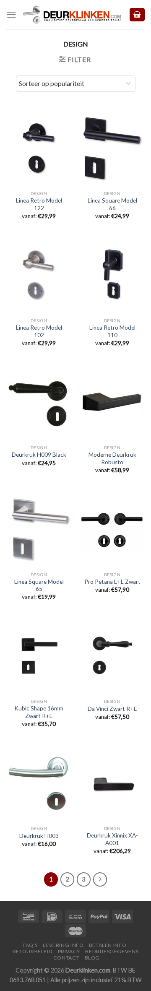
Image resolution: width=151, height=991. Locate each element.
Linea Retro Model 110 (112, 331)
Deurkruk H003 (39, 835)
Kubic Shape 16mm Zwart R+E (38, 712)
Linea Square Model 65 (39, 585)
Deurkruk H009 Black (39, 454)
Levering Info (63, 945)
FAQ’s (30, 945)
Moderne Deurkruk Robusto (112, 458)
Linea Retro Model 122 (39, 204)
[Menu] (11, 14)
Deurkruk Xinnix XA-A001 (112, 839)
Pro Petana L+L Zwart (112, 581)
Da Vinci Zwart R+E (112, 708)
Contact (66, 958)
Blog (92, 958)
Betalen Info (107, 945)
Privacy (69, 951)
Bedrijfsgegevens (111, 951)
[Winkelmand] (137, 15)
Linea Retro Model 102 (39, 331)
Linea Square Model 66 (112, 204)
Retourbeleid (32, 951)
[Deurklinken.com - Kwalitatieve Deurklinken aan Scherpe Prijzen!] (72, 14)
